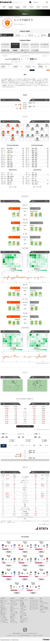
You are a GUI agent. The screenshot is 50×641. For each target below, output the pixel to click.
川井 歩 (9, 150)
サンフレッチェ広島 (4, 620)
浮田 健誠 (10, 164)
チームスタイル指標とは (44, 608)
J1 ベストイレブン (33, 602)
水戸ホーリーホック (4, 601)
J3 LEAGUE (22, 598)
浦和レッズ (2, 602)
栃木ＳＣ (21, 601)
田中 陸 (9, 161)
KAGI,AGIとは (42, 606)
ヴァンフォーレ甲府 (13, 611)
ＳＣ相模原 (22, 603)
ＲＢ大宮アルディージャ (14, 608)
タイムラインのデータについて (42, 363)
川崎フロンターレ (4, 609)
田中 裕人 (34, 180)
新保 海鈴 (10, 163)
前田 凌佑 (34, 157)
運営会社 (30, 633)
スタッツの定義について (44, 524)
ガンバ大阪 (2, 615)
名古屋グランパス (4, 613)
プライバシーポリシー (24, 633)
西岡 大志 (34, 152)
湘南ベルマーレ (13, 610)
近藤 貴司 (34, 161)
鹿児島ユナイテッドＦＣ (24, 621)
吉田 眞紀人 (35, 183)
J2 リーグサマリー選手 (34, 604)
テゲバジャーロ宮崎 (13, 622)
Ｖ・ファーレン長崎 (4, 622)
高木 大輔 (9, 180)
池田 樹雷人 (35, 153)
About (38, 6)
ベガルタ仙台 (12, 602)
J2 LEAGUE (12, 598)
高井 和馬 (10, 166)
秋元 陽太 (34, 148)
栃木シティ (12, 607)
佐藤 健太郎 (10, 176)
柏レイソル (2, 604)
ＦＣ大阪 (21, 610)
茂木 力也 (34, 150)
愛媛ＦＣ (33, 59)
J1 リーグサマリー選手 (34, 601)
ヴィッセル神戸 (3, 617)
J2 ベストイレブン (33, 606)
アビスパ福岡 (3, 621)
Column (31, 6)
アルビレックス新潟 (13, 613)
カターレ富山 (12, 614)
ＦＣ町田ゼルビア (4, 608)
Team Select (45, 6)
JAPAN (24, 6)
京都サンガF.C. (3, 614)
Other (41, 598)
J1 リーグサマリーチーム (34, 600)
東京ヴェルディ (3, 607)
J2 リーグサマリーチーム (34, 603)
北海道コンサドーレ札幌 (14, 600)
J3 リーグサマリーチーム (34, 607)
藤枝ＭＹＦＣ (12, 616)
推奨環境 (18, 633)
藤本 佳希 (34, 164)
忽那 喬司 (34, 166)
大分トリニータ (13, 621)
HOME (3, 6)
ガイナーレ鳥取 (23, 613)
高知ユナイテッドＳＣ (24, 617)
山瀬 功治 (34, 159)
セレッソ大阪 (3, 616)
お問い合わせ (34, 633)
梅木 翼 (9, 183)
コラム (41, 600)
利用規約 (14, 633)
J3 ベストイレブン (33, 609)
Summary (31, 598)
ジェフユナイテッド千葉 (5, 603)
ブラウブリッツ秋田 (13, 603)
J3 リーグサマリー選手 (34, 608)
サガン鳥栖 (12, 620)
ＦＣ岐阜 (21, 608)
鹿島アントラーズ (4, 600)
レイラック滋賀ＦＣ (23, 609)
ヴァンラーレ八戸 (13, 601)
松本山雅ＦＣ (22, 604)
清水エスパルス (3, 611)
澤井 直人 (9, 178)
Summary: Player (17, 7)
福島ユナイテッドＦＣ (24, 600)
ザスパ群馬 (22, 602)
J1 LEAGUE (3, 598)
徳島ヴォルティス (13, 617)
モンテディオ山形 (13, 604)
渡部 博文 (10, 152)
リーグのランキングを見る (25, 426)
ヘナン (8, 153)
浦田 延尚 (34, 174)
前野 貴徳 (34, 155)
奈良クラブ (22, 611)
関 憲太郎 (10, 148)
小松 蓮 (9, 182)
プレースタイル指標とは (44, 607)
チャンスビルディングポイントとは (41, 429)
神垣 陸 (9, 159)
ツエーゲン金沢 (23, 607)
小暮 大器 (34, 163)
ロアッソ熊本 (22, 620)
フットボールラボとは (44, 602)
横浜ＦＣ (11, 609)
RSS (48, 70)
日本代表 (41, 601)
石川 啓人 (10, 155)
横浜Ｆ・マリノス (4, 610)
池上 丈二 (10, 157)
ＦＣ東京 (2, 606)
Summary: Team (10, 7)
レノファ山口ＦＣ (12, 59)
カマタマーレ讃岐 (23, 615)
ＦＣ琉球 (21, 622)
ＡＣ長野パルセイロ (23, 606)
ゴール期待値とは (43, 611)
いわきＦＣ (12, 606)
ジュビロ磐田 (12, 615)
